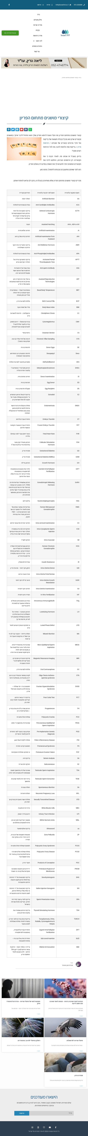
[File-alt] (38, 1127)
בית (38, 14)
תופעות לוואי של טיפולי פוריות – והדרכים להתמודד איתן (23, 1002)
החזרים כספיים (37, 46)
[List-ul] (32, 1127)
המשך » (81, 1016)
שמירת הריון (79, 1075)
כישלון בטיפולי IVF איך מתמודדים (29, 1040)
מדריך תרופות (37, 35)
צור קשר (36, 51)
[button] (30, 129)
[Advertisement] (44, 96)
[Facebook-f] (56, 1127)
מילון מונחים (38, 20)
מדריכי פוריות (37, 25)
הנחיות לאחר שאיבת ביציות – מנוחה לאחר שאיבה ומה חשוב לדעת (66, 1002)
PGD (38, 30)
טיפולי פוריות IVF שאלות (75, 1040)
